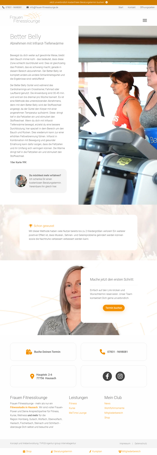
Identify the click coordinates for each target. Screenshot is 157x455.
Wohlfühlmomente (114, 408)
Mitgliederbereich (113, 412)
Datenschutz (141, 443)
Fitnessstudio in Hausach (24, 407)
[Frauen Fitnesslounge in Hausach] (26, 17)
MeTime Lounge (77, 412)
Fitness (73, 403)
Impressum (125, 443)
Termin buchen (113, 307)
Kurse (72, 408)
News (107, 403)
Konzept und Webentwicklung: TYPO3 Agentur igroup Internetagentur (43, 443)
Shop (107, 417)
